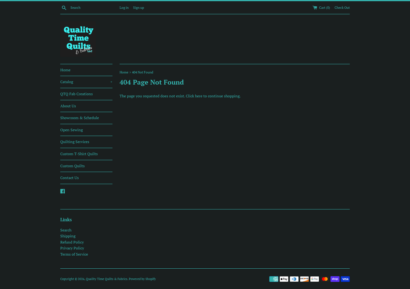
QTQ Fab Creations (76, 93)
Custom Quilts (72, 165)
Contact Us (69, 177)
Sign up (138, 7)
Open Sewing (71, 129)
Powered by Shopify (142, 279)
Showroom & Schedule (79, 117)
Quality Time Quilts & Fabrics (106, 279)
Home (65, 69)
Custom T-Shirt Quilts (79, 153)
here (198, 96)
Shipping (67, 236)
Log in (124, 7)
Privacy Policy (72, 248)
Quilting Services (74, 141)
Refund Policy (72, 242)
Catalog (86, 81)
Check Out (342, 7)
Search (65, 230)
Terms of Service (74, 254)
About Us (68, 105)
